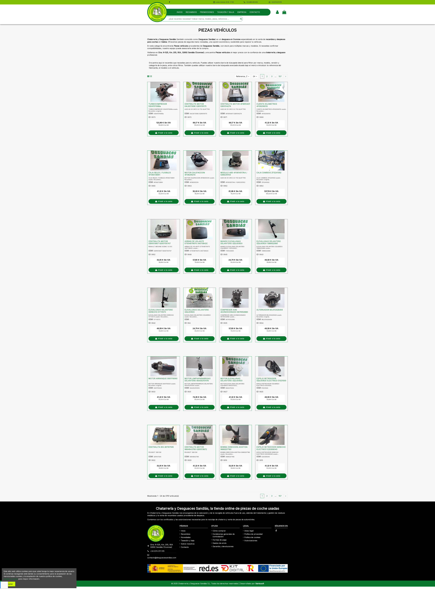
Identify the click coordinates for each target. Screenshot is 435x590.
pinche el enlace (11, 579)
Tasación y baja (187, 540)
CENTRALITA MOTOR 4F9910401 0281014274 (235, 105)
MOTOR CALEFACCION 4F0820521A (195, 173)
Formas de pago (220, 540)
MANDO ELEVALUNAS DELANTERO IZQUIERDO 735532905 (231, 243)
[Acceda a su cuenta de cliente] (277, 12)
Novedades (186, 537)
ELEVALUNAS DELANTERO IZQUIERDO (197, 311)
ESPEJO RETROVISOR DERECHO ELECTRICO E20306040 (271, 448)
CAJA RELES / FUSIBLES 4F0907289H (160, 173)
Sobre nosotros (188, 544)
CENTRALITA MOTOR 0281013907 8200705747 (160, 242)
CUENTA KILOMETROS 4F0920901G (266, 105)
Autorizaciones (250, 540)
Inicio (183, 531)
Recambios (185, 534)
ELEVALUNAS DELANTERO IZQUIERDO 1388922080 (268, 242)
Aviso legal (249, 531)
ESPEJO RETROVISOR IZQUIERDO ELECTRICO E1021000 (271, 379)
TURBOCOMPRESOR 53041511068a (158, 105)
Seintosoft (259, 583)
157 (280, 76)
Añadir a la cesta (165, 133)
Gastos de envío (219, 543)
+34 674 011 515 (157, 551)
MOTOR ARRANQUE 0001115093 (163, 378)
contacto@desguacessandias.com (161, 558)
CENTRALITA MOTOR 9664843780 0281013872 (196, 448)
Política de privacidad (253, 534)
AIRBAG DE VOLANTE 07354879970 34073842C (196, 242)
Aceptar (9, 584)
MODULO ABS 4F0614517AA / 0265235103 (233, 173)
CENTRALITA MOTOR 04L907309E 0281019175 (195, 105)
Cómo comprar (219, 531)
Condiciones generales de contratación (224, 535)
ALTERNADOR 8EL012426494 (269, 310)
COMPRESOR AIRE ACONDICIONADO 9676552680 (234, 311)
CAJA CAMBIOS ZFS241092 (268, 172)
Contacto (185, 547)
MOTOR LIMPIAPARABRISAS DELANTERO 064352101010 (197, 379)
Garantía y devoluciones (223, 546)
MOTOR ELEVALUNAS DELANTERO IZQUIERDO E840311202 (231, 380)
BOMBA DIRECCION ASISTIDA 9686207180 (234, 448)
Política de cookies (252, 537)
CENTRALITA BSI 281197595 (161, 447)
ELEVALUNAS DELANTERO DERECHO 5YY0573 (161, 311)
